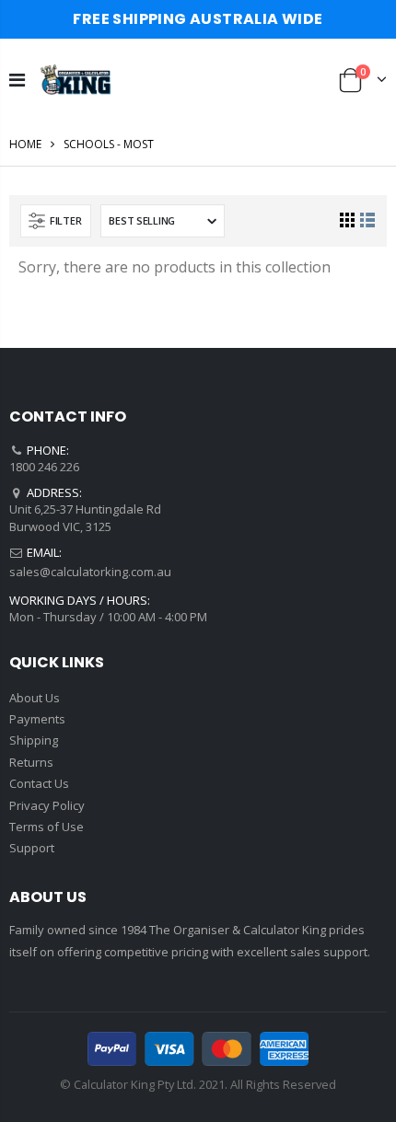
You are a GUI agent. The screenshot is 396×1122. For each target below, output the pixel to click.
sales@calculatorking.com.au (90, 571)
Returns (31, 762)
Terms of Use (46, 826)
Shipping (33, 740)
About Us (34, 697)
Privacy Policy (47, 805)
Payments (37, 719)
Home (25, 144)
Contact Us (39, 783)
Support (31, 847)
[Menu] (17, 79)
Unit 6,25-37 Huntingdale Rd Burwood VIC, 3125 (85, 517)
